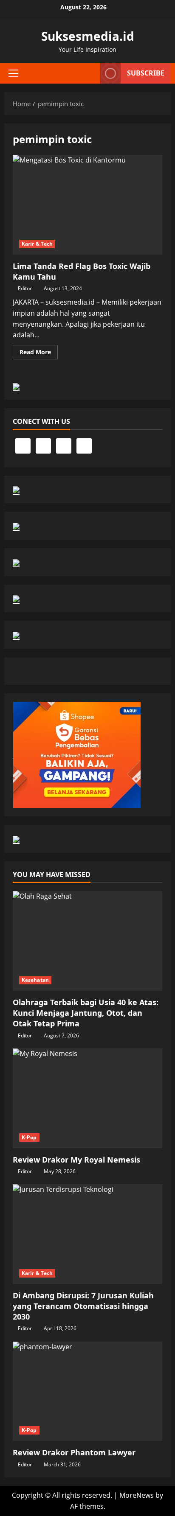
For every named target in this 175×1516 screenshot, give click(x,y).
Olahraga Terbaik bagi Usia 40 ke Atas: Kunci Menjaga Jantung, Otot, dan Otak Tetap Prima (85, 1012)
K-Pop (29, 1137)
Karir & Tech (37, 243)
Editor (25, 288)
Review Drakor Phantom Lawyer (74, 1452)
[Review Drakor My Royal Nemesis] (87, 1098)
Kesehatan (35, 980)
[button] (13, 73)
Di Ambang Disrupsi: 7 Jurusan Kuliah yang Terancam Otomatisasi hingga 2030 (83, 1306)
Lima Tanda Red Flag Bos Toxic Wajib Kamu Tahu (87, 205)
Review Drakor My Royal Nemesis (76, 1160)
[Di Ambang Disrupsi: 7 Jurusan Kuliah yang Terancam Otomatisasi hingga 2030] (87, 1234)
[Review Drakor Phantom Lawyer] (87, 1391)
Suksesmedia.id (87, 36)
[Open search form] (89, 73)
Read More (39, 353)
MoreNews (136, 1495)
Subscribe (145, 73)
